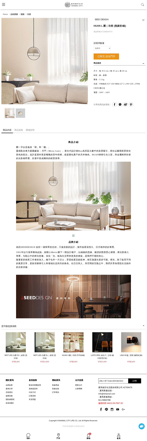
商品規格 (18, 130)
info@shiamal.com (106, 394)
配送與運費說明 (35, 385)
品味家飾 (14, 14)
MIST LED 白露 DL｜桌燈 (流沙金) (44, 356)
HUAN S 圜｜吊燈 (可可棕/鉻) (73, 355)
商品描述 (97, 63)
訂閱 (135, 381)
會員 (118, 438)
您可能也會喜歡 (9, 326)
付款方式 (32, 392)
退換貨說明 (33, 389)
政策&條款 (10, 403)
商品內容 (7, 130)
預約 (28, 438)
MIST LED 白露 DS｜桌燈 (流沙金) (16, 356)
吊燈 (29, 14)
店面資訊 (9, 392)
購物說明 (30, 130)
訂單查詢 (55, 392)
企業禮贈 (78, 389)
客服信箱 (55, 389)
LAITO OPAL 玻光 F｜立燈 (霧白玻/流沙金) (102, 356)
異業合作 (78, 385)
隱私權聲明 (10, 399)
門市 (58, 438)
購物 (88, 436)
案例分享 (9, 389)
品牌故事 (9, 385)
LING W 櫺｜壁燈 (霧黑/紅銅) (131, 355)
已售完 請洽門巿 (106, 56)
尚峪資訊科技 (79, 426)
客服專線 (55, 385)
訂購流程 (32, 396)
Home (5, 14)
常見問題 (32, 399)
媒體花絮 (9, 396)
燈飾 (22, 14)
